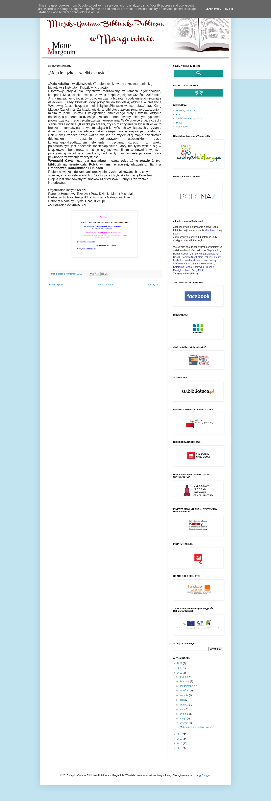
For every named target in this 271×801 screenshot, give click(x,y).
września (185, 690)
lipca (182, 700)
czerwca (184, 704)
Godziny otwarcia (185, 110)
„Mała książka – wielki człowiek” (196, 727)
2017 (180, 738)
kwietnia (184, 713)
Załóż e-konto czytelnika (189, 118)
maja (182, 709)
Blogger (206, 775)
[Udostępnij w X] (99, 274)
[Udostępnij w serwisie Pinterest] (106, 274)
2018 (180, 734)
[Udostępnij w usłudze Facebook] (102, 274)
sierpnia (184, 695)
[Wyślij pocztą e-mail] (91, 274)
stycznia (184, 723)
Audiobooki (182, 126)
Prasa (179, 122)
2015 (180, 748)
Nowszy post (56, 284)
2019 (180, 672)
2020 (180, 668)
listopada (185, 681)
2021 (180, 663)
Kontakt (180, 114)
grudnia (184, 676)
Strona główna (105, 284)
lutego (183, 718)
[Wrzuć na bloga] (95, 274)
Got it (229, 9)
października (187, 686)
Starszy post (153, 284)
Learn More (213, 9)
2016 (180, 743)
